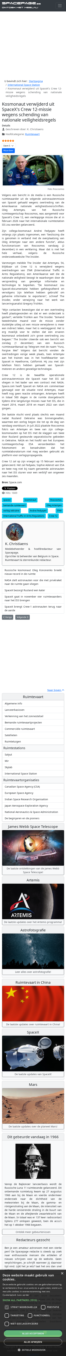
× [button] (62, 1273)
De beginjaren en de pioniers (22, 818)
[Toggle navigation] (59, 6)
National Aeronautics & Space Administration (31, 812)
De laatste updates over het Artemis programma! (33, 922)
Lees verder (23, 1294)
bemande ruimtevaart (14, 505)
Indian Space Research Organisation (26, 799)
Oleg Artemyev (54, 505)
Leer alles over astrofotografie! (33, 972)
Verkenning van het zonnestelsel (24, 716)
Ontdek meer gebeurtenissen (33, 1232)
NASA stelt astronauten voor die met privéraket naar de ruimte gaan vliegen (33, 582)
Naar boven (54, 690)
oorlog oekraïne (11, 510)
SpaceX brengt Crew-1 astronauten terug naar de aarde (33, 608)
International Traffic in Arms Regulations (23, 515)
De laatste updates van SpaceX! (33, 1074)
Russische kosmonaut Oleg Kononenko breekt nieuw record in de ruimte (33, 572)
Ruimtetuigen (13, 741)
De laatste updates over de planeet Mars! (33, 1126)
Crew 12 (53, 515)
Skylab (8, 767)
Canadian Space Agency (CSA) (22, 786)
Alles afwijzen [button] (33, 1342)
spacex (6, 499)
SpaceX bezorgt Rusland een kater (25, 590)
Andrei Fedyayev (38, 510)
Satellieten (11, 735)
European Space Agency (19, 793)
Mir (7, 761)
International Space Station (21, 773)
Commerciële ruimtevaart (20, 728)
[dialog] (33, 1313)
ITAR (59, 510)
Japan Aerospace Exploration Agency (26, 805)
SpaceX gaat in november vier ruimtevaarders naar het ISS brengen (33, 598)
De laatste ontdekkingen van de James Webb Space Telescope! (33, 870)
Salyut (8, 754)
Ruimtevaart (32, 134)
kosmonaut (30, 499)
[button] (33, 1300)
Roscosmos (56, 499)
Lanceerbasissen (14, 709)
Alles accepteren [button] (33, 1333)
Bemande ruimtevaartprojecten (23, 722)
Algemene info (13, 703)
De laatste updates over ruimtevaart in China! (33, 1024)
